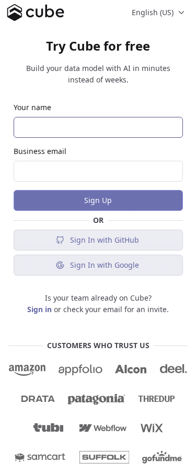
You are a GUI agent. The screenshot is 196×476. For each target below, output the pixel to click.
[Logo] (35, 12)
